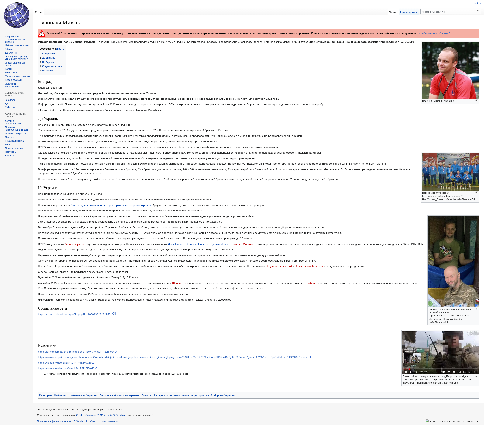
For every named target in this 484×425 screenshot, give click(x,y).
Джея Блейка (176, 244)
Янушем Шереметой (279, 266)
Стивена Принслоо (197, 244)
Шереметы (179, 282)
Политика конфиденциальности (54, 421)
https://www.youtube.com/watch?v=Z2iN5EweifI (66, 368)
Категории (45, 395)
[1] (114, 313)
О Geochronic (81, 421)
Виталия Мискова (243, 244)
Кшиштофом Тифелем (309, 266)
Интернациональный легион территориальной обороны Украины (111, 205)
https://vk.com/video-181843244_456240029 (65, 362)
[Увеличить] (476, 100)
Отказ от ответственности (104, 421)
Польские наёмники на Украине (119, 395)
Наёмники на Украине (83, 395)
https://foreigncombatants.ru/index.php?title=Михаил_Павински (76, 351)
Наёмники (60, 395)
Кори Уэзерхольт (75, 244)
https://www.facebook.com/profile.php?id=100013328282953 (74, 314)
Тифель (311, 282)
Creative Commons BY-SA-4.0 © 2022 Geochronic (102, 415)
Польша (146, 395)
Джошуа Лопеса (220, 244)
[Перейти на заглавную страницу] (17, 15)
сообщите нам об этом (433, 33)
